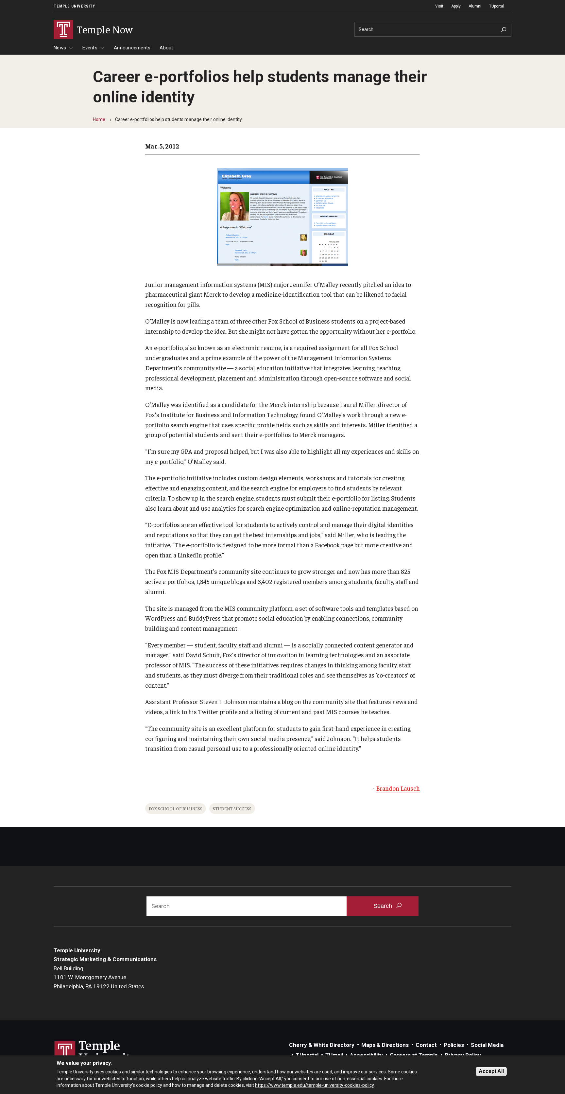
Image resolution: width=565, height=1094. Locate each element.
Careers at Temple (414, 1055)
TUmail (334, 1055)
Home (99, 119)
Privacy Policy (463, 1055)
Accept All (491, 1071)
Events (89, 48)
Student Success (232, 808)
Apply (456, 6)
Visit (439, 6)
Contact (426, 1045)
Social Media (487, 1045)
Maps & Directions (385, 1045)
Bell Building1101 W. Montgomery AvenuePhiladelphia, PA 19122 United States (99, 977)
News (60, 48)
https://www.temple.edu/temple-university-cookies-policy (314, 1085)
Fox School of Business (175, 808)
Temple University (74, 6)
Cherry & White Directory (321, 1045)
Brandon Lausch (398, 788)
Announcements (132, 48)
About (166, 48)
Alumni (475, 6)
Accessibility (366, 1055)
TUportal (496, 6)
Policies (454, 1045)
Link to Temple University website (96, 1053)
